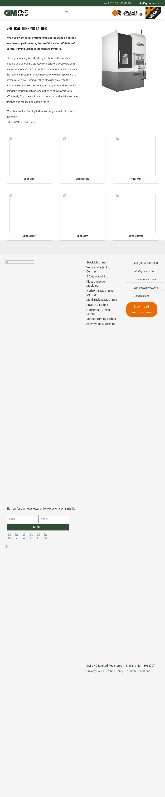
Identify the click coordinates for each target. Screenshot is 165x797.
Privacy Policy (95, 671)
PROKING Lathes (97, 304)
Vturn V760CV (29, 236)
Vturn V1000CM (136, 236)
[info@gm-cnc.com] (130, 271)
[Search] (105, 13)
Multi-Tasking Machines (101, 299)
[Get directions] (130, 296)
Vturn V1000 (82, 236)
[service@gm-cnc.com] (130, 288)
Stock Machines (96, 262)
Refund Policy (114, 671)
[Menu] (67, 13)
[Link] (16, 13)
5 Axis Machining (97, 276)
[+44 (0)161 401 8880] (130, 263)
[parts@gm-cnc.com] (130, 279)
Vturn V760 (136, 179)
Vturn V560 (29, 179)
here (32, 122)
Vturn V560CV (82, 179)
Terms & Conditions (137, 671)
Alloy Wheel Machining (100, 323)
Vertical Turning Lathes (101, 318)
